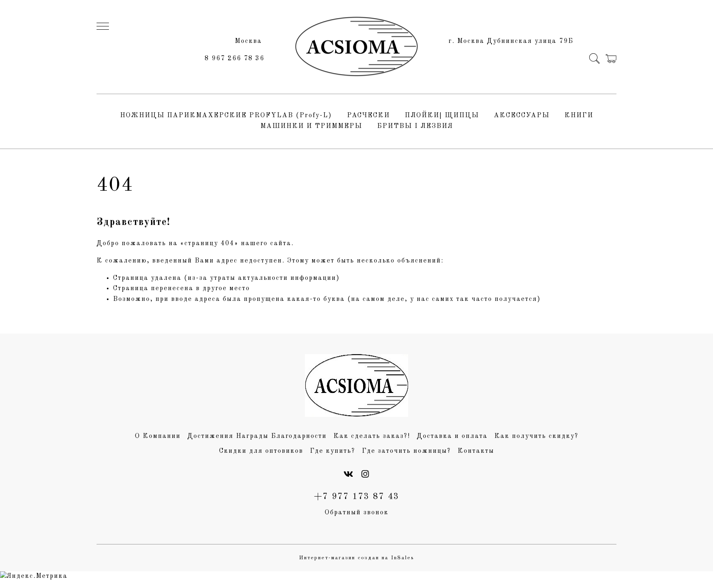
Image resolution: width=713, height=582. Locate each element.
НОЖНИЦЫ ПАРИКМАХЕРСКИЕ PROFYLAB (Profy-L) (226, 115)
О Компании (158, 436)
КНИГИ (578, 115)
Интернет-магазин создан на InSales (356, 558)
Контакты (476, 451)
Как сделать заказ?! (371, 436)
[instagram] (365, 475)
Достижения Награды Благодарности (257, 436)
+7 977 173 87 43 (356, 496)
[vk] (349, 475)
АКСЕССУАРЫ (522, 115)
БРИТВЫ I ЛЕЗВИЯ (415, 126)
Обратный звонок (357, 512)
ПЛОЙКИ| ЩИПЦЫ (442, 115)
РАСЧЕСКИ (368, 115)
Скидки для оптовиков (261, 451)
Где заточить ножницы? (406, 451)
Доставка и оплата (452, 436)
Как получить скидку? (536, 436)
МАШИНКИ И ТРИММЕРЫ (311, 126)
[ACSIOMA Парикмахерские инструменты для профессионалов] (356, 47)
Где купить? (332, 451)
